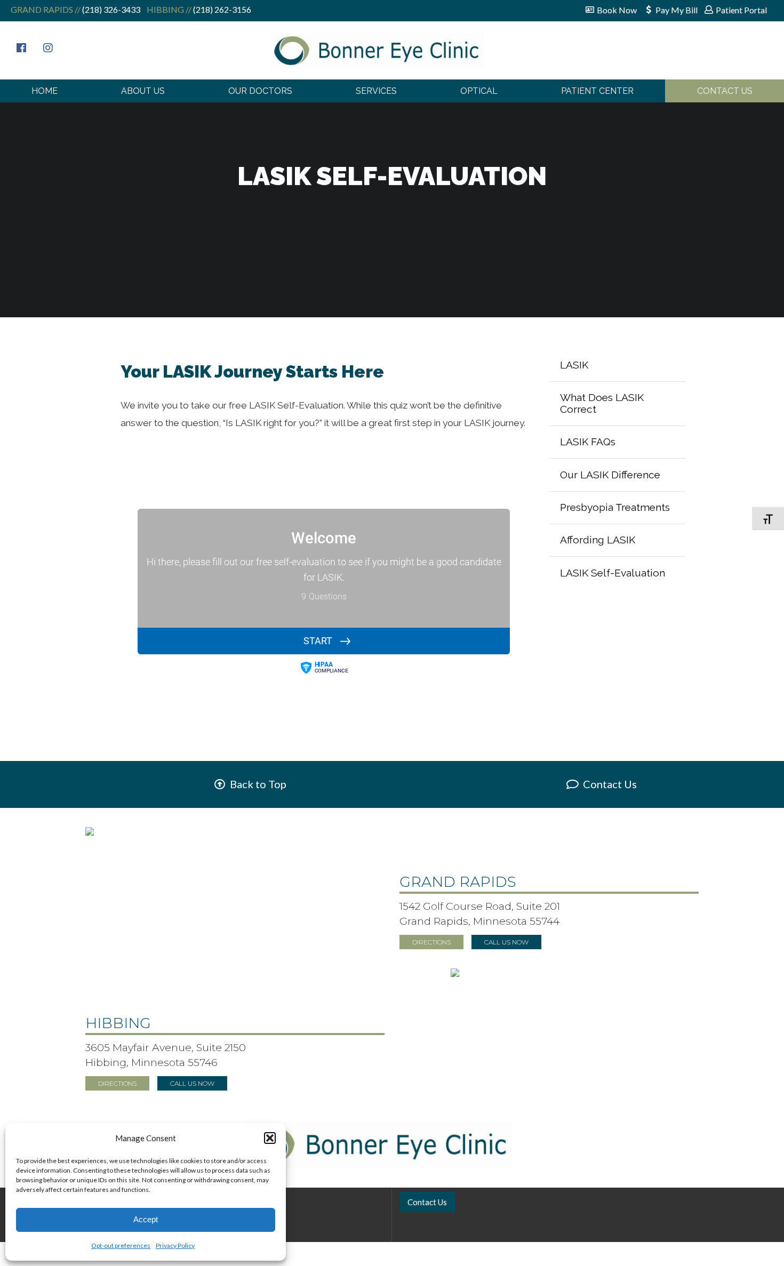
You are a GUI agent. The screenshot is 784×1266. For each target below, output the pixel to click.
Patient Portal (741, 10)
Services (376, 91)
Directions (431, 942)
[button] (270, 1138)
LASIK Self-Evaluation (612, 573)
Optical (479, 91)
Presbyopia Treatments (615, 507)
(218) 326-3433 (110, 9)
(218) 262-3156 (221, 9)
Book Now (617, 10)
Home (44, 91)
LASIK (574, 365)
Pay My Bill (676, 10)
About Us (143, 91)
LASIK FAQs (587, 441)
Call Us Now (506, 942)
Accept (145, 1219)
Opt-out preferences (120, 1245)
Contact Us (725, 91)
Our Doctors (260, 91)
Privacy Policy (175, 1245)
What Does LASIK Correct (602, 403)
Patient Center (597, 91)
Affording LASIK (597, 540)
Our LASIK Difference (610, 474)
